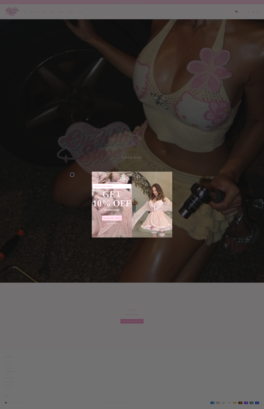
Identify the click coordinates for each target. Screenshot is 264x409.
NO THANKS (112, 223)
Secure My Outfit (112, 218)
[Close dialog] (72, 175)
